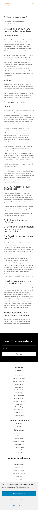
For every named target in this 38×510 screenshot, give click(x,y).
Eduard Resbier (18, 410)
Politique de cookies (22, 487)
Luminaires (19, 423)
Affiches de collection (19, 457)
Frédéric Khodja (19, 390)
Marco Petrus (19, 438)
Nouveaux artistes (19, 415)
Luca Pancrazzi (19, 395)
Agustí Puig (18, 404)
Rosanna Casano (19, 376)
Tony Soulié (18, 412)
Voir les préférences (19, 506)
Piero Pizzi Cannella (19, 401)
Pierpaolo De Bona (18, 381)
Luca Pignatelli (18, 398)
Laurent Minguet (19, 393)
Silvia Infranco (19, 387)
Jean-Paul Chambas (18, 378)
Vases (19, 426)
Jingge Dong (19, 384)
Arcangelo (19, 436)
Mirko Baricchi (19, 370)
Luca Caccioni (18, 373)
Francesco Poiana (19, 447)
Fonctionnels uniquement (19, 500)
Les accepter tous (19, 493)
